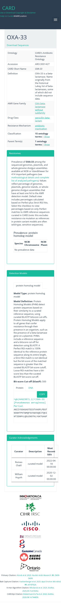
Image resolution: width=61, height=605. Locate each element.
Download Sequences (18, 45)
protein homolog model (28, 285)
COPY (42, 394)
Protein (19, 387)
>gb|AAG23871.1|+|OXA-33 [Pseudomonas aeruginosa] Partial (30, 403)
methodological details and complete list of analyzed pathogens (30, 179)
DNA (30, 387)
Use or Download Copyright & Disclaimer (18, 12)
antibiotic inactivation (41, 127)
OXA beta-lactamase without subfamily (40, 108)
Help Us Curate (6, 16)
